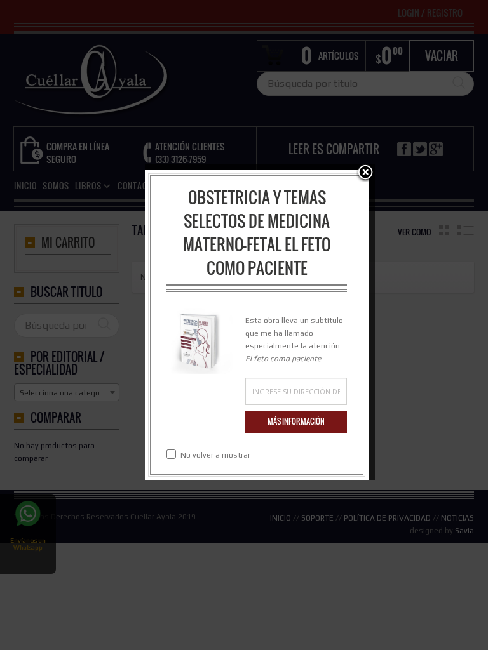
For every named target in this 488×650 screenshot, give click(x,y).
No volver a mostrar (215, 455)
